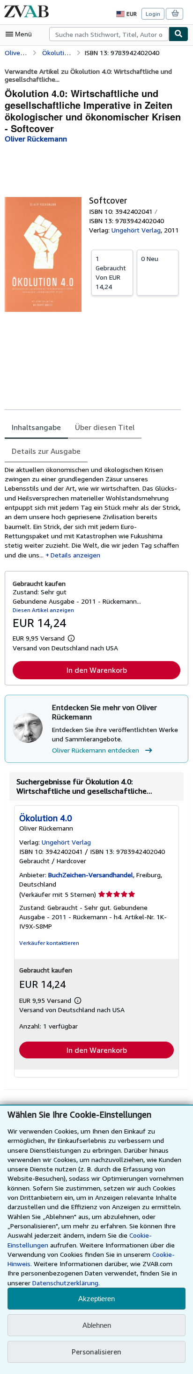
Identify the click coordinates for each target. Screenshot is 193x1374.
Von (111, 272)
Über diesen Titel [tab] (104, 427)
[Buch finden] (178, 34)
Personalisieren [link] (96, 1351)
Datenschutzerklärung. (66, 1283)
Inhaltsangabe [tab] (36, 427)
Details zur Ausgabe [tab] (46, 451)
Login (153, 13)
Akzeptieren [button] (96, 1299)
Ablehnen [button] (96, 1325)
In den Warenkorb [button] (97, 670)
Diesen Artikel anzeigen (43, 609)
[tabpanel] (93, 512)
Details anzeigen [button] (75, 555)
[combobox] (109, 34)
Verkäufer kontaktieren (49, 942)
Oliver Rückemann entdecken (95, 750)
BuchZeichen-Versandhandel (90, 875)
